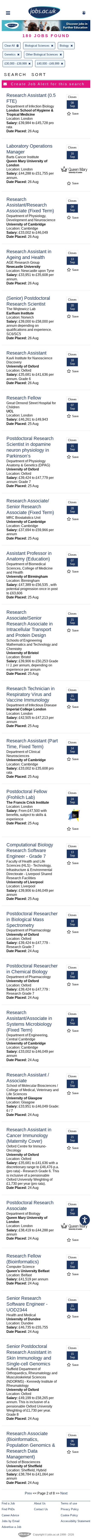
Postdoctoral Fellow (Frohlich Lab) (26, 794)
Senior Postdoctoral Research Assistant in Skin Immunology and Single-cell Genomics (28, 1355)
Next (63, 1493)
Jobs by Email (10, 1521)
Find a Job (8, 1503)
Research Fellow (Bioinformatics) (23, 1258)
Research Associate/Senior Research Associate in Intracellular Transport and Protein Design (29, 623)
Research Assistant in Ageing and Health (28, 254)
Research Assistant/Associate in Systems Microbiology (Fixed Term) (29, 1021)
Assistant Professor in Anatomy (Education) (29, 556)
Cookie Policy (69, 1515)
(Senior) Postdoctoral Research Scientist (28, 301)
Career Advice (10, 1515)
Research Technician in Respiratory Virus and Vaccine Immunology (30, 694)
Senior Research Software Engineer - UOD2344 (26, 1304)
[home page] (44, 18)
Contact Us (41, 1509)
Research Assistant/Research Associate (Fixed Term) (30, 205)
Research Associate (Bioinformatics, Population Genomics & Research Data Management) (30, 1445)
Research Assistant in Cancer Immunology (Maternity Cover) (28, 1135)
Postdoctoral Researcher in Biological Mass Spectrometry (32, 919)
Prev (28, 1493)
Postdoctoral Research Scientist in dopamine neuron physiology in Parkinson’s (29, 447)
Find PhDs (8, 1509)
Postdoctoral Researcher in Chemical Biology (32, 968)
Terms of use (69, 1503)
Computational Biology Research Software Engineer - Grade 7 (29, 850)
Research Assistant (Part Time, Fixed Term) (32, 743)
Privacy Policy (70, 1509)
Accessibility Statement (75, 1521)
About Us (40, 1503)
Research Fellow (23, 398)
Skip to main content (17, 4)
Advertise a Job (11, 1527)
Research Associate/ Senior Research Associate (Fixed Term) (30, 506)
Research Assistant (26, 353)
